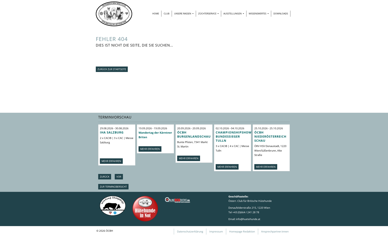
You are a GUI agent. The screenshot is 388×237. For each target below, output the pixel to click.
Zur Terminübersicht (113, 186)
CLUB (166, 13)
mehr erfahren (111, 161)
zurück (104, 176)
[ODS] (177, 199)
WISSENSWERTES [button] (258, 13)
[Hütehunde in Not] (145, 208)
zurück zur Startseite (111, 69)
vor (118, 176)
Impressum (216, 231)
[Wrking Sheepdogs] (112, 205)
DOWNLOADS (280, 13)
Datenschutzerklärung (190, 231)
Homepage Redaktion (242, 231)
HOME (155, 13)
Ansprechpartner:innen (275, 231)
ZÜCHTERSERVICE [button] (207, 13)
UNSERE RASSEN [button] (183, 13)
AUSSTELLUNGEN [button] (232, 13)
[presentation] (104, 176)
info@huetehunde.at (248, 219)
